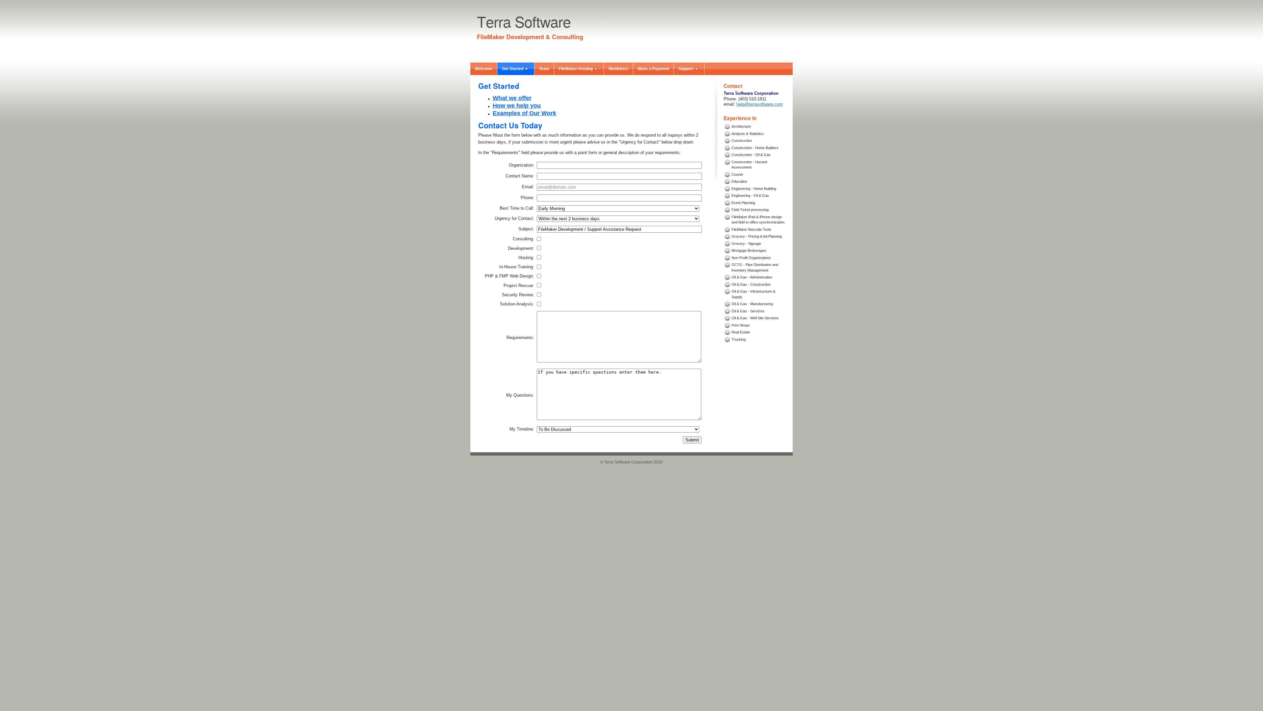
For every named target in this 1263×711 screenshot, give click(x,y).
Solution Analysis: (517, 304)
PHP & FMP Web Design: (509, 276)
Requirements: (520, 337)
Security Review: (518, 295)
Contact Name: (520, 176)
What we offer (512, 98)
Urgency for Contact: (514, 218)
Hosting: (526, 257)
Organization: (521, 165)
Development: (521, 248)
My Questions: (520, 395)
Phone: (527, 198)
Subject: (526, 229)
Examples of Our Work (524, 113)
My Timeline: (521, 429)
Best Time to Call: (517, 208)
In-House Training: (516, 267)
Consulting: (523, 239)
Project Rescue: (519, 285)
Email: (528, 187)
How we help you (517, 105)
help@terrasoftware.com (759, 104)
